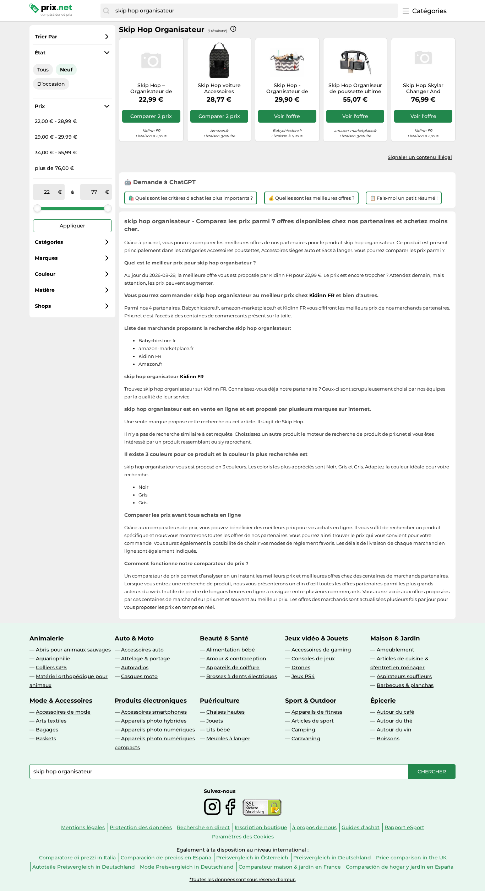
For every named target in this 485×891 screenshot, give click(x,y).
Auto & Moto (134, 638)
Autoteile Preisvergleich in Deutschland (83, 867)
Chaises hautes (225, 712)
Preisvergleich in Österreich (252, 857)
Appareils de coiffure (233, 667)
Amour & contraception (236, 658)
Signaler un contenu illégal (420, 157)
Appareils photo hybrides (153, 721)
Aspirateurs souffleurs (404, 676)
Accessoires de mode (63, 712)
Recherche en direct (203, 827)
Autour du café (395, 712)
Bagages (47, 729)
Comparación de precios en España (166, 857)
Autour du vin (394, 729)
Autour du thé (395, 721)
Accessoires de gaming (321, 649)
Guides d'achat (361, 827)
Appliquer (72, 225)
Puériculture (220, 700)
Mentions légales (83, 827)
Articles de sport (312, 721)
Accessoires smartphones (154, 712)
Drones (300, 667)
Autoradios (134, 667)
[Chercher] (106, 11)
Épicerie (383, 700)
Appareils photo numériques (158, 729)
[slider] (37, 208)
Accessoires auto (142, 649)
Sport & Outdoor (310, 700)
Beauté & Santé (224, 638)
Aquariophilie (53, 658)
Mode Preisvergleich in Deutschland (187, 867)
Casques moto (139, 676)
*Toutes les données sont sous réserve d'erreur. (243, 879)
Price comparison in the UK (411, 857)
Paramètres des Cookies (243, 836)
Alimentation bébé (230, 649)
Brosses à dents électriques (241, 676)
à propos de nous (314, 827)
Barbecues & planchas (405, 685)
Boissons (388, 738)
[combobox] (255, 11)
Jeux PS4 (303, 676)
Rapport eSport (404, 827)
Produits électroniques (151, 700)
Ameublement (395, 649)
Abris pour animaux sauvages (73, 649)
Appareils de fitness (316, 712)
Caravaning (305, 738)
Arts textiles (51, 721)
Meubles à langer (228, 738)
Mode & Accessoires (60, 700)
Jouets (214, 721)
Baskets (46, 738)
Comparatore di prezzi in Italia (77, 857)
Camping (303, 729)
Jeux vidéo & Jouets (316, 638)
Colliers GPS (51, 667)
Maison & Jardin (395, 638)
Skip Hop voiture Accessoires (219, 88)
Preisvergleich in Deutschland (332, 857)
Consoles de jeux (313, 658)
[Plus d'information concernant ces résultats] (233, 29)
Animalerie (46, 638)
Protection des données (141, 827)
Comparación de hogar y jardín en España (399, 867)
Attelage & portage (145, 658)
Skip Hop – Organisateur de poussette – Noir (151, 88)
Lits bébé (218, 729)
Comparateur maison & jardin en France (290, 867)
